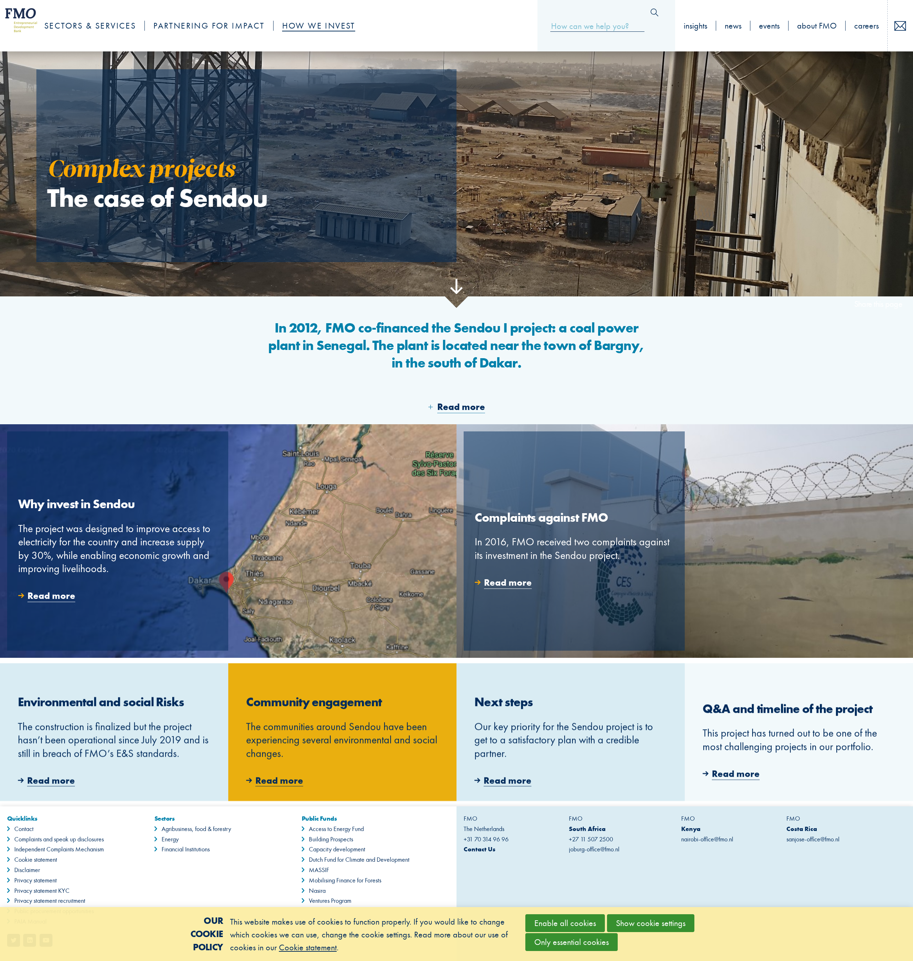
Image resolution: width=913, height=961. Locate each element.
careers (866, 26)
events (769, 26)
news (733, 26)
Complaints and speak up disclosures (59, 839)
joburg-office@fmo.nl (594, 849)
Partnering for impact (208, 26)
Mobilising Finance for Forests (345, 880)
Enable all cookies (565, 923)
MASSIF (319, 870)
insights (695, 26)
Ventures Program (330, 901)
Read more (228, 541)
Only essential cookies (571, 942)
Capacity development (337, 849)
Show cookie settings (650, 923)
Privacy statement (35, 880)
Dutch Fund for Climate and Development (359, 860)
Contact (24, 829)
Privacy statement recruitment (49, 901)
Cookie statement (35, 860)
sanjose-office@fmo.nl (813, 839)
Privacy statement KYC (42, 891)
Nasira (317, 891)
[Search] (654, 12)
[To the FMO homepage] (17, 25)
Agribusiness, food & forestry (196, 829)
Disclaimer (27, 870)
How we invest (318, 26)
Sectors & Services (90, 26)
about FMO (817, 26)
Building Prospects (331, 839)
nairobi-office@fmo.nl (707, 839)
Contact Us (479, 849)
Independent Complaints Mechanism (59, 849)
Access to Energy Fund (336, 829)
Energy (170, 839)
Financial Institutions (186, 849)
